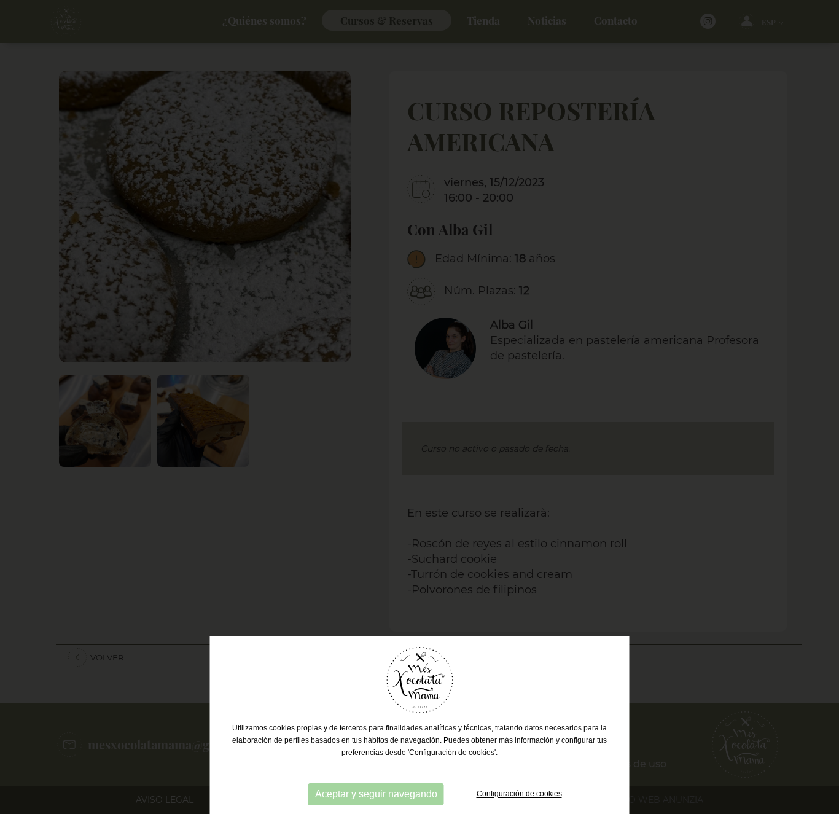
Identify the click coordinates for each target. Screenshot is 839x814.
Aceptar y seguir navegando (376, 794)
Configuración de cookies (519, 794)
